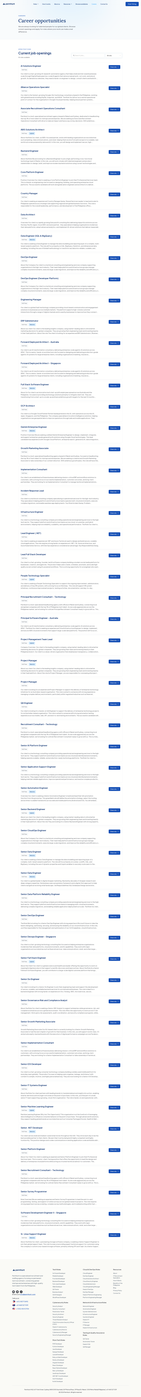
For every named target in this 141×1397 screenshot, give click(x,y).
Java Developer (57, 1349)
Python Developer (58, 1346)
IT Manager (86, 1325)
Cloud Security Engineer (90, 1281)
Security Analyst (58, 1306)
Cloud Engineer (87, 1273)
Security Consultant (59, 1309)
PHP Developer (57, 1344)
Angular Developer (58, 1362)
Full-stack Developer (59, 1284)
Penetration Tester (58, 1311)
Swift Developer (58, 1379)
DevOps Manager (88, 1292)
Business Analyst (58, 1292)
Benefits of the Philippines (117, 1284)
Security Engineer (58, 1317)
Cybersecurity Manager (60, 1332)
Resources (67, 4)
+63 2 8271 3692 (22, 1301)
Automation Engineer (89, 1309)
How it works (46, 4)
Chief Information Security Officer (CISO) (63, 1323)
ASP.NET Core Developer (60, 1376)
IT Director (86, 1322)
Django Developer (58, 1352)
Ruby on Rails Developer (60, 1357)
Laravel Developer (58, 1354)
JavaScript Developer (59, 1373)
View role (113, 67)
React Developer (58, 1365)
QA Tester (56, 1289)
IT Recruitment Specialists (117, 1277)
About (115, 1273)
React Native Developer (60, 1368)
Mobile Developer (58, 1276)
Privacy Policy (117, 1290)
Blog (114, 1288)
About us (57, 4)
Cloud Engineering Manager (91, 1287)
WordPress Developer (59, 1297)
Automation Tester (89, 1341)
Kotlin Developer (58, 1381)
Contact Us (104, 4)
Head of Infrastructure (90, 1328)
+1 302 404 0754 (22, 1309)
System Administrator (90, 1311)
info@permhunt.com (27, 1294)
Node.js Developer (58, 1360)
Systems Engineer (88, 1317)
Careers (94, 4)
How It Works (117, 1280)
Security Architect (58, 1314)
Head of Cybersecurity (60, 1327)
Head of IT (86, 1319)
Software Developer (59, 1273)
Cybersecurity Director (60, 1329)
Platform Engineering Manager (92, 1297)
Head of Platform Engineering (92, 1295)
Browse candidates (82, 4)
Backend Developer (59, 1281)
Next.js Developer (58, 1370)
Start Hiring (132, 4)
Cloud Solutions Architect (91, 1278)
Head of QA (86, 1344)
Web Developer (57, 1287)
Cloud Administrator (89, 1284)
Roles (35, 4)
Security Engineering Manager (62, 1335)
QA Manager (87, 1347)
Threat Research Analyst (60, 1319)
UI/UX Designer (57, 1295)
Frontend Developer (59, 1278)
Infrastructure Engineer (90, 1314)
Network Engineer (88, 1306)
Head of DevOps (88, 1289)
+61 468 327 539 (22, 1305)
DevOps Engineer (88, 1276)
